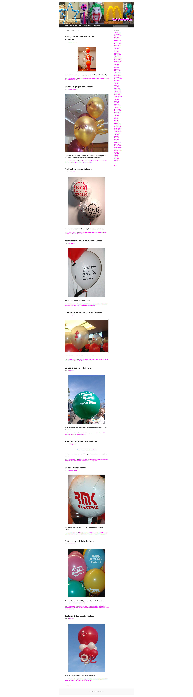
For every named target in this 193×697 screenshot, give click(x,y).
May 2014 (116, 67)
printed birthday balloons (80, 680)
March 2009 (117, 160)
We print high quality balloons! (79, 86)
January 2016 (117, 42)
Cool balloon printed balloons (78, 169)
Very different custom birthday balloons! (83, 240)
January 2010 (117, 144)
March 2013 (117, 88)
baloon (86, 459)
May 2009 (116, 157)
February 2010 (117, 142)
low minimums (97, 78)
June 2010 (116, 136)
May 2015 (116, 50)
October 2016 (117, 34)
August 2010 (117, 133)
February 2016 (117, 40)
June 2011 (116, 117)
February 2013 (117, 90)
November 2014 (117, 58)
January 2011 (117, 125)
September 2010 (118, 131)
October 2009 (117, 149)
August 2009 (117, 152)
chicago (86, 359)
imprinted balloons (90, 160)
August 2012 (117, 98)
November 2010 (117, 128)
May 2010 (116, 138)
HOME (66, 26)
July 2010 (116, 134)
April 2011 (116, 120)
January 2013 (117, 91)
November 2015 (117, 43)
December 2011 (117, 109)
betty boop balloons (88, 304)
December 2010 (117, 126)
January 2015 (117, 56)
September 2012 (118, 96)
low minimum (76, 305)
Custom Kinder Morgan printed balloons (83, 312)
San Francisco (80, 233)
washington (89, 162)
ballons (89, 232)
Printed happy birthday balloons (79, 541)
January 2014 (117, 72)
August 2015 (117, 47)
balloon (80, 160)
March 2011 (117, 122)
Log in (115, 165)
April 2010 (116, 139)
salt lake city (75, 79)
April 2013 (116, 86)
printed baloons (83, 534)
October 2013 (117, 77)
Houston (93, 232)
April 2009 (116, 158)
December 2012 (117, 93)
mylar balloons (103, 232)
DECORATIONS (87, 26)
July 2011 (116, 115)
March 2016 (117, 39)
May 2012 (116, 101)
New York (103, 78)
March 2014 (117, 69)
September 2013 (118, 78)
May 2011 (116, 118)
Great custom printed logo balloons (81, 441)
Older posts (68, 686)
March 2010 (117, 141)
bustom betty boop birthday (98, 304)
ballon (86, 232)
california (84, 433)
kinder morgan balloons (101, 359)
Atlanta (80, 679)
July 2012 (116, 99)
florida (83, 78)
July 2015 (116, 48)
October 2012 (117, 94)
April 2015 (116, 51)
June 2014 (116, 66)
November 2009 (117, 147)
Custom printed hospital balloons (80, 615)
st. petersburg (89, 360)
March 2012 (117, 104)
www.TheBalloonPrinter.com (77, 603)
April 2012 (116, 102)
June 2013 (116, 83)
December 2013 (117, 74)
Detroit (88, 433)
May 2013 (116, 85)
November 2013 (117, 75)
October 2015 (117, 45)
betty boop (81, 304)
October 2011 (117, 112)
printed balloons (68, 162)
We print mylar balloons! (76, 467)
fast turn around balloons (93, 459)
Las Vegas (97, 232)
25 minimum (81, 232)
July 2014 (116, 64)
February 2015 (117, 55)
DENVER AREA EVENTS (76, 26)
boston (80, 78)
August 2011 (117, 114)
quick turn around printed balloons (81, 460)
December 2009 (117, 146)
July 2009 (116, 153)
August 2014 (117, 63)
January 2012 (117, 107)
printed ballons (104, 160)
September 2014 (118, 61)
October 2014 (117, 59)
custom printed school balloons (97, 679)
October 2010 (117, 130)
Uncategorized (72, 78)
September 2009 (118, 150)
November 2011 (117, 110)
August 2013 (117, 80)
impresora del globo (89, 78)
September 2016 (118, 35)
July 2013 (116, 82)
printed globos (75, 162)
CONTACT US (96, 26)
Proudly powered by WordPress (96, 691)
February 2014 (117, 71)
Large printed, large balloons (78, 367)
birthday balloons (86, 679)
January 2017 (117, 32)
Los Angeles (89, 607)
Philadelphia (70, 360)
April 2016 (116, 37)
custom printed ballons (93, 606)
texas (85, 162)
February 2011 (117, 123)
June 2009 (116, 155)
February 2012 (117, 106)
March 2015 (117, 53)
